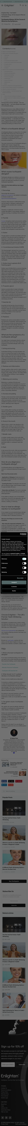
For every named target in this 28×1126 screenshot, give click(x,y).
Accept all (14, 582)
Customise (14, 586)
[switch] (24, 563)
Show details (20, 578)
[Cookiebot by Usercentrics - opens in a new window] (20, 534)
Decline (14, 590)
